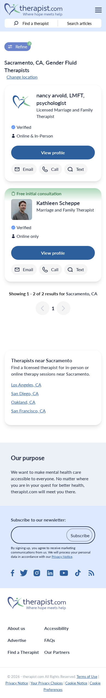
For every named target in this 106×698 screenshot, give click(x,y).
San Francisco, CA (28, 411)
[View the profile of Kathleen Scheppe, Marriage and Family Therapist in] (21, 209)
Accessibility (56, 628)
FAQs (49, 640)
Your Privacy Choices (46, 683)
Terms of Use (87, 676)
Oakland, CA (23, 402)
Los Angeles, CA (26, 385)
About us (16, 628)
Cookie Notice (76, 683)
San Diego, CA (25, 393)
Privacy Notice (62, 556)
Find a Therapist (23, 652)
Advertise (17, 640)
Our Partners (57, 652)
